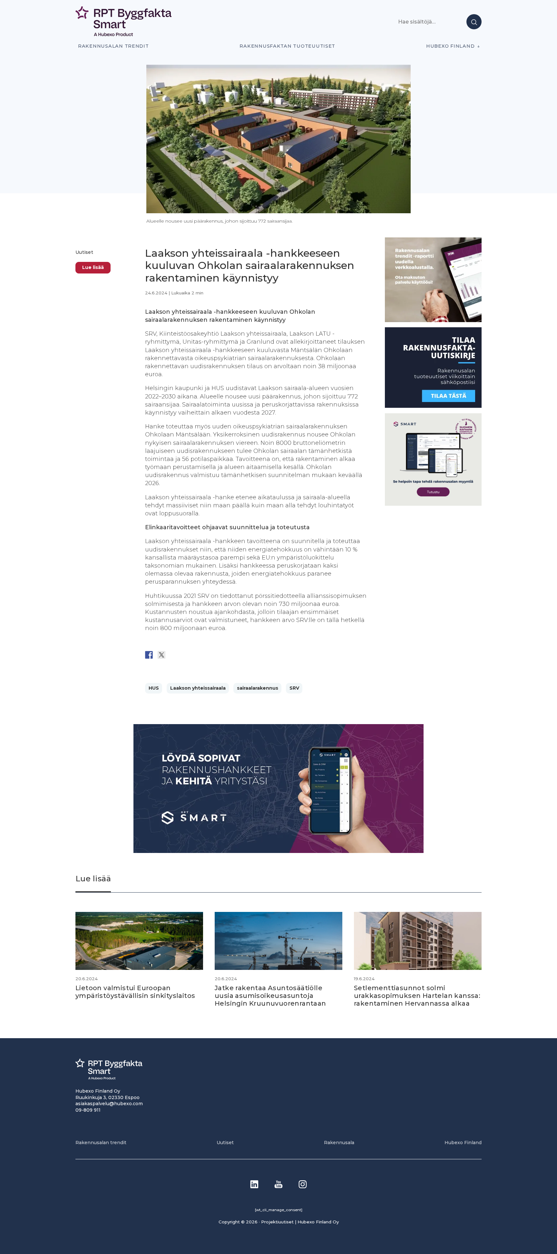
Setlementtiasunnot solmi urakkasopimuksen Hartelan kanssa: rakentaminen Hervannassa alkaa (417, 995)
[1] (433, 406)
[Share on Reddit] (174, 655)
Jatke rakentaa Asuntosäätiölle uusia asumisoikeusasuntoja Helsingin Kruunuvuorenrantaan (270, 995)
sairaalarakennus (257, 688)
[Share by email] (212, 655)
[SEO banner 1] (433, 504)
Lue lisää (93, 267)
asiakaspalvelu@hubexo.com (109, 1103)
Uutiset (84, 252)
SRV (294, 688)
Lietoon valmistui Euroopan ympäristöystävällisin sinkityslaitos (135, 992)
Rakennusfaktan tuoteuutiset (287, 46)
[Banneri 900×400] (278, 851)
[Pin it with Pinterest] (187, 655)
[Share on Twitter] (161, 655)
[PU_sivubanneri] (433, 320)
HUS (154, 688)
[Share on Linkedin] (199, 655)
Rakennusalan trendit (113, 46)
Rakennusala (339, 1142)
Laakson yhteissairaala (198, 688)
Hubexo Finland (450, 46)
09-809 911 (88, 1110)
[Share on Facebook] (149, 655)
